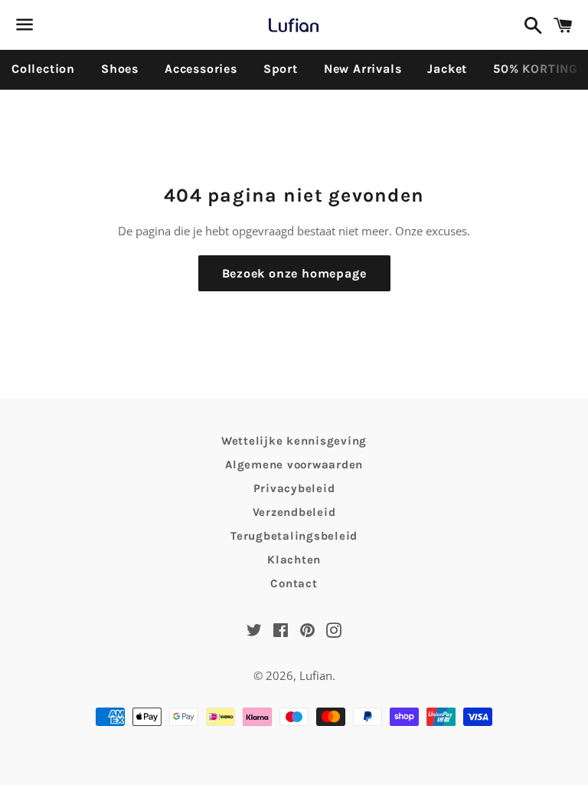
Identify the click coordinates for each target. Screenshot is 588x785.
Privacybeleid (294, 488)
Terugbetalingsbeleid (294, 536)
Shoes (120, 68)
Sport (280, 68)
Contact (293, 583)
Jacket (447, 68)
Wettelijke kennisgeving (294, 441)
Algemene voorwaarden (294, 464)
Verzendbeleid (294, 512)
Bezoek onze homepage (294, 273)
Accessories (201, 68)
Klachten (294, 560)
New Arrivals (363, 68)
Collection (43, 68)
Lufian (315, 675)
